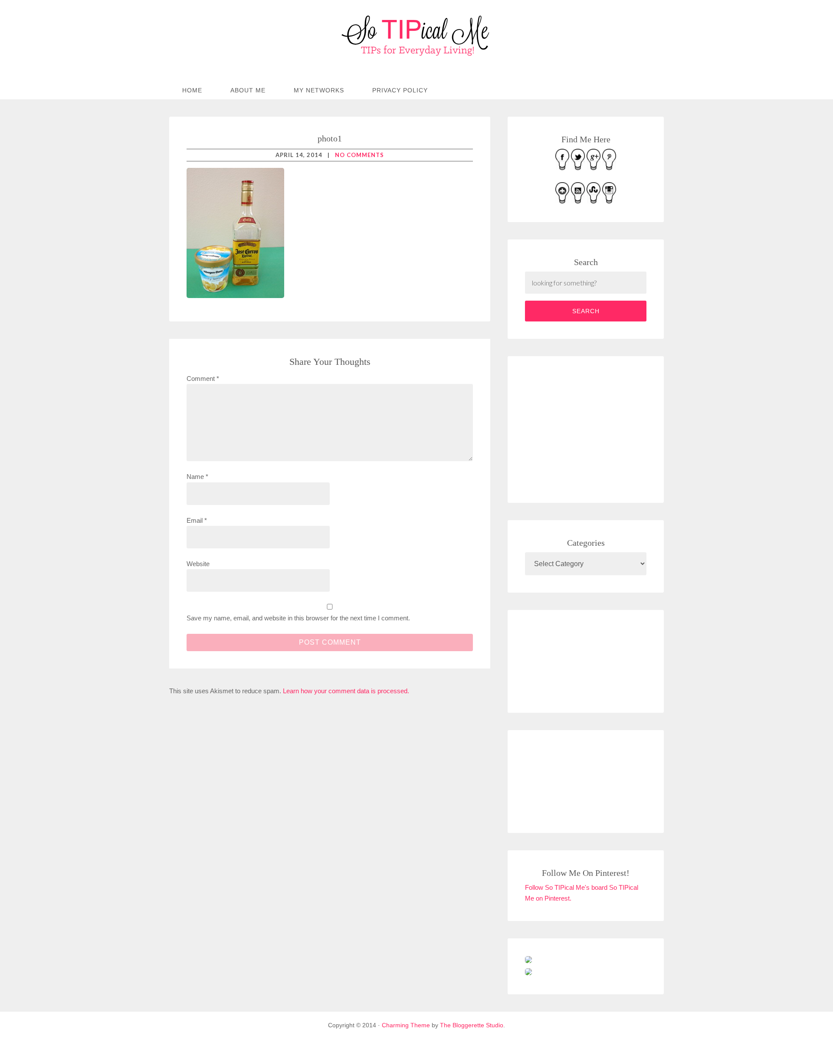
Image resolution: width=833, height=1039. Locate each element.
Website (198, 563)
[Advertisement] (590, 428)
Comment (203, 378)
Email (197, 520)
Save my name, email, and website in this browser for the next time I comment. (298, 618)
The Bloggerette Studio (471, 1025)
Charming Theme (406, 1025)
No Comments (359, 154)
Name (197, 476)
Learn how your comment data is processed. (346, 691)
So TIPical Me (416, 35)
